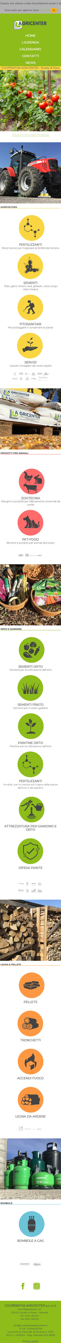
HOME (30, 36)
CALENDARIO (30, 49)
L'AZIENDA (30, 42)
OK (54, 10)
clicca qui (45, 10)
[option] (30, 100)
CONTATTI (30, 56)
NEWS (31, 63)
